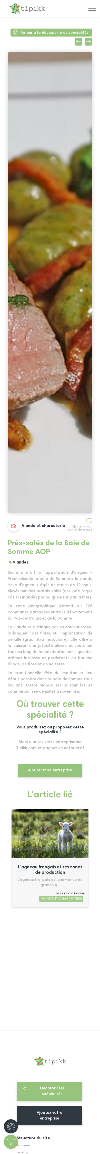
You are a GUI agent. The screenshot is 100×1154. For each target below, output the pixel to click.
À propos (24, 1145)
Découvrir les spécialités (52, 1091)
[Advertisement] (50, 971)
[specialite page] (50, 857)
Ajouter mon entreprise (50, 770)
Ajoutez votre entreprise (49, 1116)
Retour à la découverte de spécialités (54, 33)
